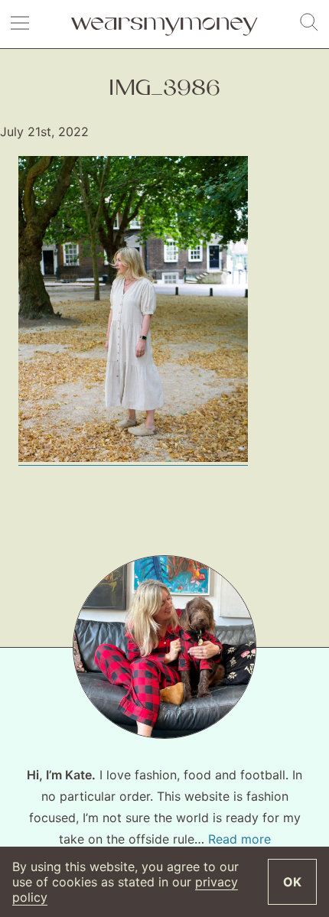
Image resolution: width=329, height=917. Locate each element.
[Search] (309, 23)
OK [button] (292, 881)
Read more (239, 839)
